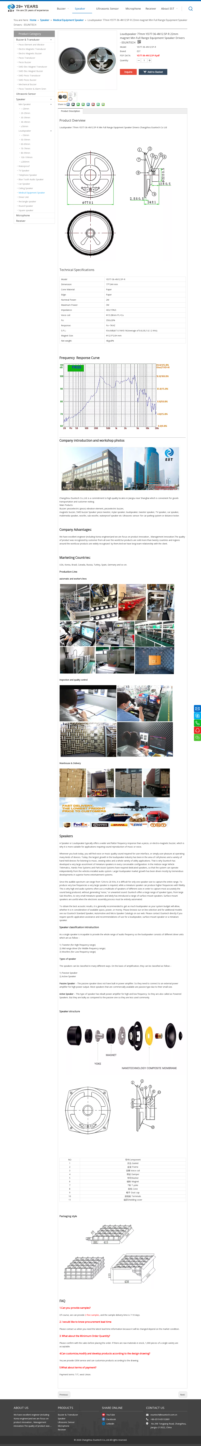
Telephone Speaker (28, 175)
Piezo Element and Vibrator (31, 44)
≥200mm (25, 161)
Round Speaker (26, 206)
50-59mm (25, 139)
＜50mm (25, 135)
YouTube (110, 1414)
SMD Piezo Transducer (29, 75)
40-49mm (25, 122)
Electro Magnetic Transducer (32, 49)
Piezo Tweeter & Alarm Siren (32, 88)
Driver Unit (24, 197)
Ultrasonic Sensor (26, 93)
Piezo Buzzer (25, 62)
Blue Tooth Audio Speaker (31, 179)
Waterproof (24, 166)
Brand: (123, 51)
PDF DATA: (125, 55)
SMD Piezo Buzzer (27, 80)
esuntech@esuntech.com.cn (164, 1414)
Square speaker (26, 210)
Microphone (23, 215)
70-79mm (25, 148)
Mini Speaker (25, 104)
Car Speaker (24, 183)
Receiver (20, 220)
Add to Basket (155, 72)
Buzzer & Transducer (28, 39)
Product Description (70, 111)
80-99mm (25, 152)
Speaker (20, 99)
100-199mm (27, 157)
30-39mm (25, 117)
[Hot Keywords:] (190, 8)
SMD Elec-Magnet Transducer (33, 66)
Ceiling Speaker (26, 188)
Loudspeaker (25, 130)
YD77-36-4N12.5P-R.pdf (148, 55)
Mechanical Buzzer (27, 84)
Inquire (128, 72)
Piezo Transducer (27, 57)
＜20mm (25, 108)
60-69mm (25, 144)
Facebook (111, 1419)
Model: (123, 47)
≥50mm (24, 126)
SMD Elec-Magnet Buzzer (31, 71)
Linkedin (110, 1423)
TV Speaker (24, 170)
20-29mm (25, 113)
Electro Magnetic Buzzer (30, 53)
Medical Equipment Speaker (32, 192)
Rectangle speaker (27, 201)
